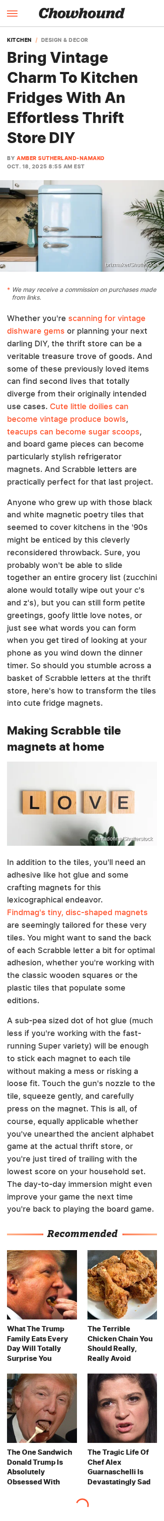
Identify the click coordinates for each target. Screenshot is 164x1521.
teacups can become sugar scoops (73, 431)
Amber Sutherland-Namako (61, 158)
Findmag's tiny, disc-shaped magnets (77, 912)
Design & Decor (64, 40)
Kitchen (19, 40)
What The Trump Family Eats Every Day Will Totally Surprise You (37, 1343)
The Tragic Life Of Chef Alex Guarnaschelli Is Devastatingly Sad (118, 1467)
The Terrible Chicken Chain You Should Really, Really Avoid (120, 1343)
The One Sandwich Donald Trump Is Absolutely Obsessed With (39, 1467)
